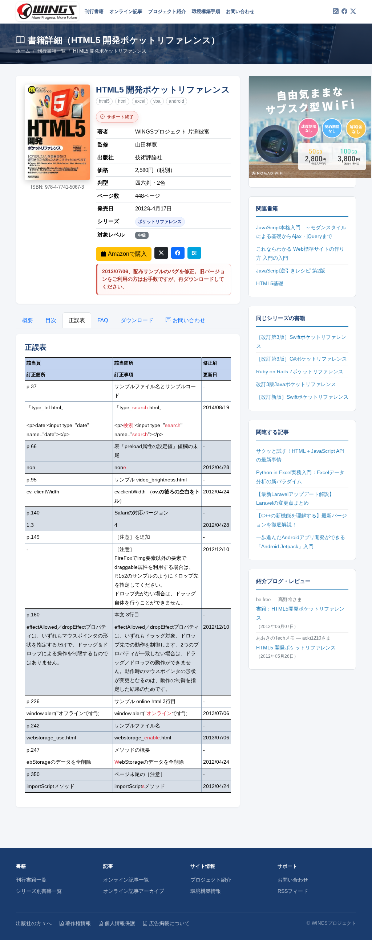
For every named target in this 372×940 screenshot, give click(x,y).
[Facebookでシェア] (178, 253)
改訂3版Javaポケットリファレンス (296, 384)
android (176, 101)
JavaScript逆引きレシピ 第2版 (290, 271)
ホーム (23, 51)
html (122, 101)
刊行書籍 (94, 11)
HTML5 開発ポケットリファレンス (296, 647)
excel (140, 101)
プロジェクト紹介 (167, 11)
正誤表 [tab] (77, 320)
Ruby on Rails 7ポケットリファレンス (299, 371)
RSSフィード (293, 891)
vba (157, 101)
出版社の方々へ (34, 923)
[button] (57, 133)
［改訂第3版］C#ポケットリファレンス (301, 359)
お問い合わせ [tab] (189, 320)
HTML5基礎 (269, 283)
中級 (142, 235)
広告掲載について (169, 923)
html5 (104, 101)
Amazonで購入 (127, 254)
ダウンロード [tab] (137, 320)
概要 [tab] (27, 320)
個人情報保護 (120, 923)
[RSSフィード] (336, 12)
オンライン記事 (125, 11)
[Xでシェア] (161, 253)
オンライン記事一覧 (126, 880)
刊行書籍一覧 (51, 51)
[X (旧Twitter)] (353, 12)
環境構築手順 (206, 11)
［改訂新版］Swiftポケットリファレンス (302, 397)
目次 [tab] (50, 320)
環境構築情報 (205, 891)
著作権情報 (78, 923)
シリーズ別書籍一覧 (39, 891)
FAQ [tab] (102, 320)
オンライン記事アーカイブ (133, 891)
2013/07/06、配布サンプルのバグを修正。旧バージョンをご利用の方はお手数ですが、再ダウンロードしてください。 (163, 279)
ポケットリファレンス (160, 221)
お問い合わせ (240, 11)
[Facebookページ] (344, 12)
